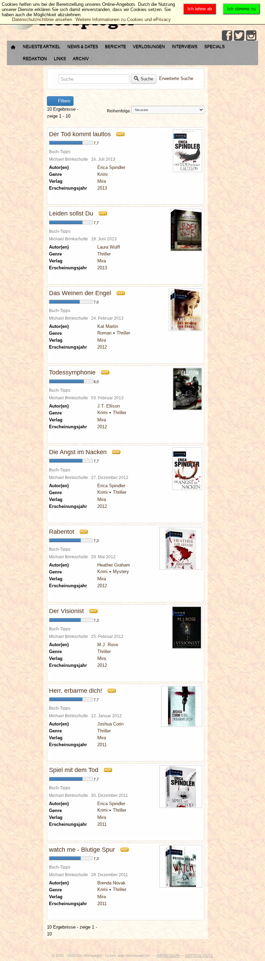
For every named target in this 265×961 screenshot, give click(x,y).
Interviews (184, 46)
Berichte (115, 46)
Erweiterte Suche (176, 78)
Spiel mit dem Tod (73, 770)
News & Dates (82, 46)
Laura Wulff (108, 247)
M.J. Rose (107, 644)
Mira (101, 181)
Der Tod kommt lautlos (80, 134)
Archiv (81, 58)
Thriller (104, 254)
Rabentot (61, 531)
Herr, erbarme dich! (75, 690)
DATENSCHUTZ (199, 955)
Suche (146, 78)
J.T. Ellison (108, 406)
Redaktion (35, 58)
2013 (102, 188)
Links (60, 58)
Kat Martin (107, 326)
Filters (63, 100)
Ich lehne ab (199, 8)
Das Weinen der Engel (80, 293)
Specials (214, 46)
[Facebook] (227, 35)
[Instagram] (251, 35)
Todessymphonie (72, 372)
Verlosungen (149, 46)
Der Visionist (66, 611)
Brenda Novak (111, 882)
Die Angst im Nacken (78, 452)
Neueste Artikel (41, 46)
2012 (102, 347)
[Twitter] (239, 35)
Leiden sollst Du (71, 213)
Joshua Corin (110, 724)
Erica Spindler (111, 167)
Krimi (102, 174)
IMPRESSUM (168, 955)
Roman (104, 333)
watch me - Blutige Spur (82, 849)
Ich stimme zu (241, 8)
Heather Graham (113, 565)
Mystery (121, 571)
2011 (102, 744)
